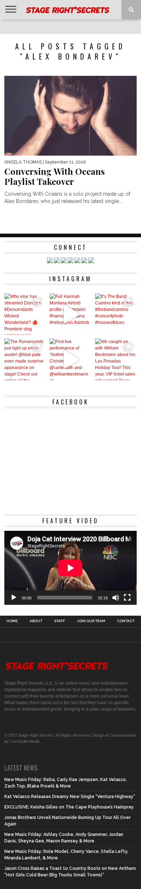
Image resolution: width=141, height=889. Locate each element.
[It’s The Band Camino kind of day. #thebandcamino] (116, 314)
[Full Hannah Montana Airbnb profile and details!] (70, 314)
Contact (125, 621)
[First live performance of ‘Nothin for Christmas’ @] (70, 359)
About (36, 621)
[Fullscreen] (127, 597)
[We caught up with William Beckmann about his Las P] (116, 359)
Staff (59, 621)
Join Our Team (91, 621)
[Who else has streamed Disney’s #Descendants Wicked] (25, 314)
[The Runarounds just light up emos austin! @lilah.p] (25, 359)
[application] (70, 568)
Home (12, 621)
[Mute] (115, 597)
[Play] (13, 597)
